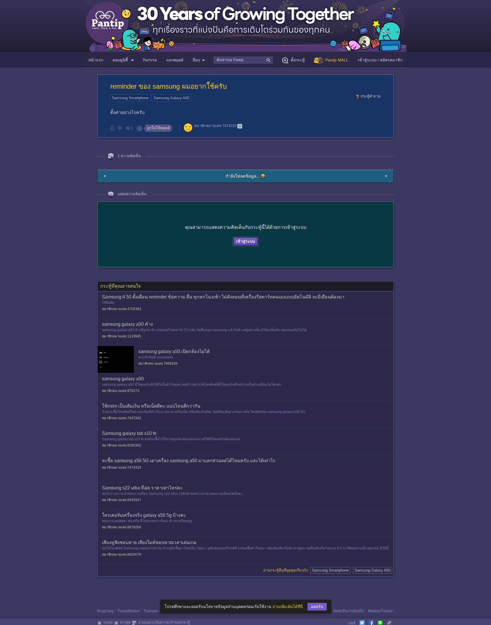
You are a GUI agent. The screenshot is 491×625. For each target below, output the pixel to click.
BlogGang (105, 611)
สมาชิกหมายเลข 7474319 (215, 126)
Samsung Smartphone (130, 98)
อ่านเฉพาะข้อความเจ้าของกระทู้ (164, 622)
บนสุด (108, 622)
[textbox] (243, 60)
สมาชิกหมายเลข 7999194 (158, 364)
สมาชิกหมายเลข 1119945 (121, 336)
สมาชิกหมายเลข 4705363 (121, 309)
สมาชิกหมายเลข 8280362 (121, 445)
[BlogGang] (240, 126)
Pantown (151, 611)
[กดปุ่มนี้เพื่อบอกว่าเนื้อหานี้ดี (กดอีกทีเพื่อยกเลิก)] (119, 128)
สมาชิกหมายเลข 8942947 (121, 500)
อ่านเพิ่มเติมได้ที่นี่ (287, 606)
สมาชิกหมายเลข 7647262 (121, 418)
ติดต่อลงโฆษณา (381, 611)
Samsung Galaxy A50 (171, 98)
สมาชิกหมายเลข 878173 (120, 391)
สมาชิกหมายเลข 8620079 (121, 555)
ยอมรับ (317, 606)
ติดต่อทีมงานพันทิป (348, 611)
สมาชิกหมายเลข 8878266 (121, 527)
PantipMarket (129, 611)
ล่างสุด (125, 622)
